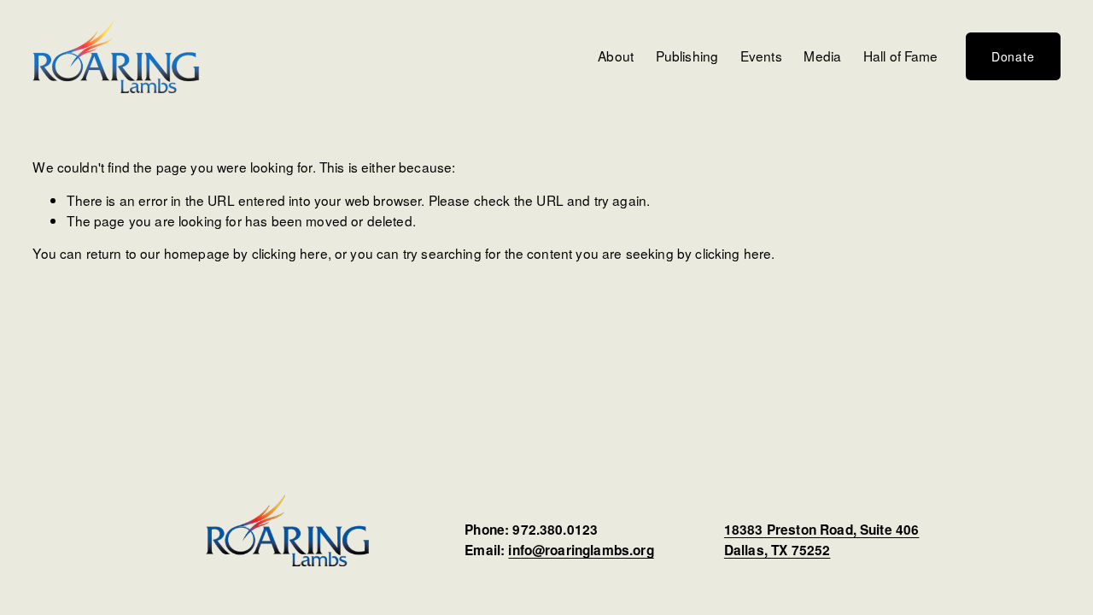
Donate (1012, 56)
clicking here (290, 252)
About (616, 55)
